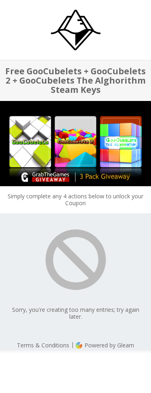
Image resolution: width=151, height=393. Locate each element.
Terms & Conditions (43, 345)
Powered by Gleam (108, 345)
